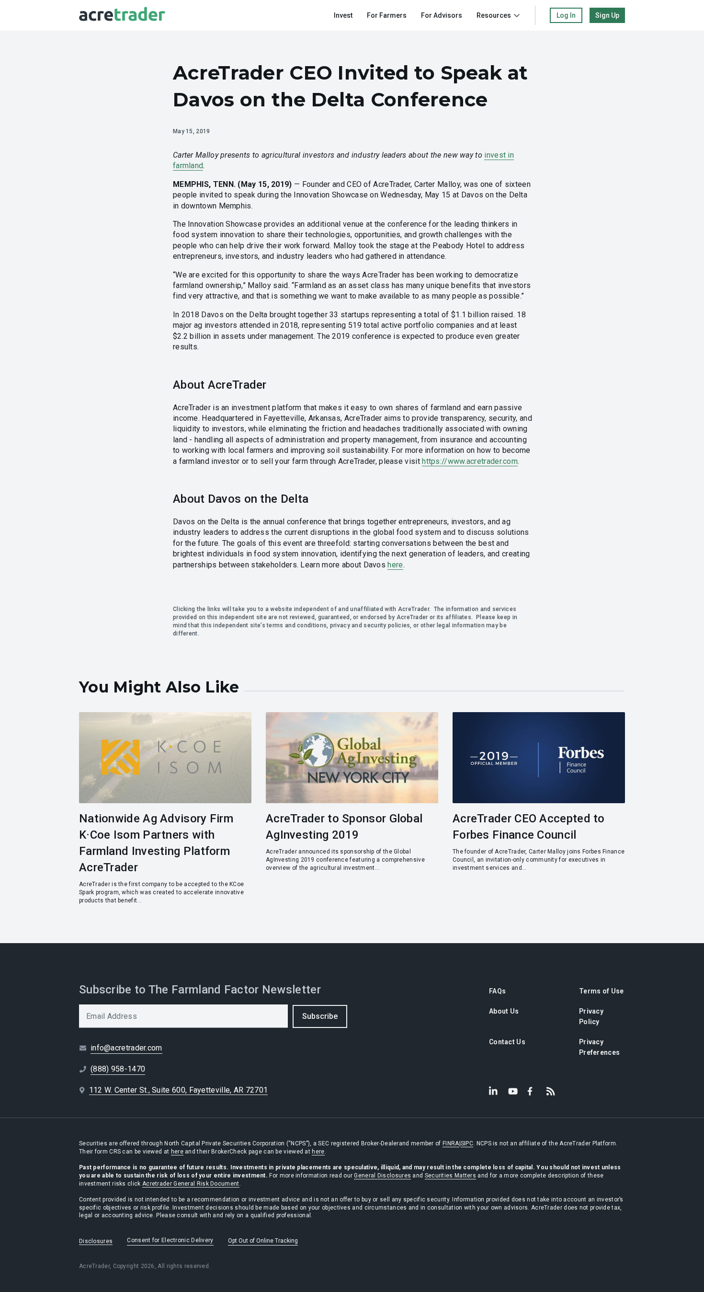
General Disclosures (382, 1175)
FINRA (451, 1143)
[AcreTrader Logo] (122, 15)
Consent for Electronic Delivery (170, 1240)
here (395, 564)
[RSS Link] (551, 1091)
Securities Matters (450, 1175)
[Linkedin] (494, 1091)
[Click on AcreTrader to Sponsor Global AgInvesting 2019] (352, 808)
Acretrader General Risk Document (190, 1183)
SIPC (467, 1143)
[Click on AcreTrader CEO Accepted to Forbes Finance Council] (539, 808)
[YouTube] (513, 1091)
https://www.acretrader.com (470, 461)
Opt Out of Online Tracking (263, 1240)
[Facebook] (532, 1091)
